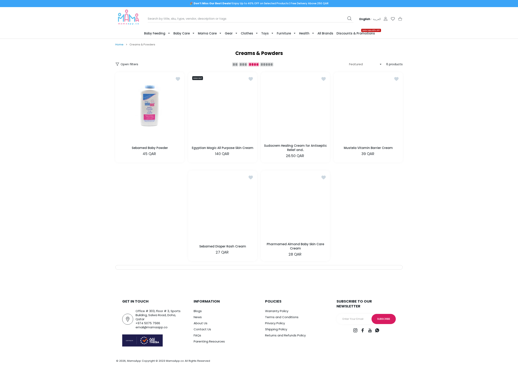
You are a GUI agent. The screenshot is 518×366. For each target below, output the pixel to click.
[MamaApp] (128, 18)
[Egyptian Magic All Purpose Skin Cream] (222, 106)
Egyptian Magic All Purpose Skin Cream (222, 148)
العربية (377, 19)
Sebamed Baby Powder (150, 148)
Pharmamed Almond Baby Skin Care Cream (295, 246)
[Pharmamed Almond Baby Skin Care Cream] (295, 205)
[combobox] (250, 18)
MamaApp (134, 361)
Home (119, 44)
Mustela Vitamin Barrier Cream (368, 148)
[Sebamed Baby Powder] (149, 106)
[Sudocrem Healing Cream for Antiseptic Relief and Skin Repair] (295, 106)
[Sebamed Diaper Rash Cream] (222, 205)
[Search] (349, 18)
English (364, 19)
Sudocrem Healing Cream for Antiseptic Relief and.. (295, 147)
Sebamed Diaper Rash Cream (222, 246)
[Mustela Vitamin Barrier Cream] (368, 106)
